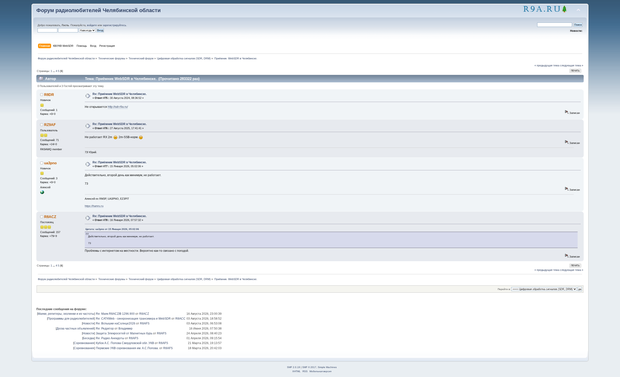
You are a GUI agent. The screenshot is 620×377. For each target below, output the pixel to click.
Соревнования (84, 343)
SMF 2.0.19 (293, 367)
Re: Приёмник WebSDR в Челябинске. (120, 94)
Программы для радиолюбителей (71, 318)
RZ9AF (50, 125)
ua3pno (50, 163)
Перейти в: (504, 289)
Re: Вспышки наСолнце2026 (115, 323)
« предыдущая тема (547, 65)
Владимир (125, 328)
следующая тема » (571, 65)
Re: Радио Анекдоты (110, 338)
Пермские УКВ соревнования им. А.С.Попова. (127, 348)
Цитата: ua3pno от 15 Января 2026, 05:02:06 (112, 229)
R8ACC (180, 318)
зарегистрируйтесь (114, 25)
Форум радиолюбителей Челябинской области (98, 10)
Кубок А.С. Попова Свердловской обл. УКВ (125, 343)
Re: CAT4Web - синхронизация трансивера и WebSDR (133, 318)
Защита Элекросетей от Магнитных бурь (124, 333)
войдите (92, 25)
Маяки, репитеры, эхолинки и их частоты (66, 313)
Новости (88, 323)
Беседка (88, 338)
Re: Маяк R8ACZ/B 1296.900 (115, 313)
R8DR (49, 95)
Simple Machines (327, 367)
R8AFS (144, 323)
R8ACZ (50, 217)
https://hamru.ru (94, 205)
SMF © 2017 (309, 367)
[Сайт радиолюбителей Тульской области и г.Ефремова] (42, 193)
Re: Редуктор (105, 328)
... (54, 71)
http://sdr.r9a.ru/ (118, 107)
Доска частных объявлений (75, 328)
